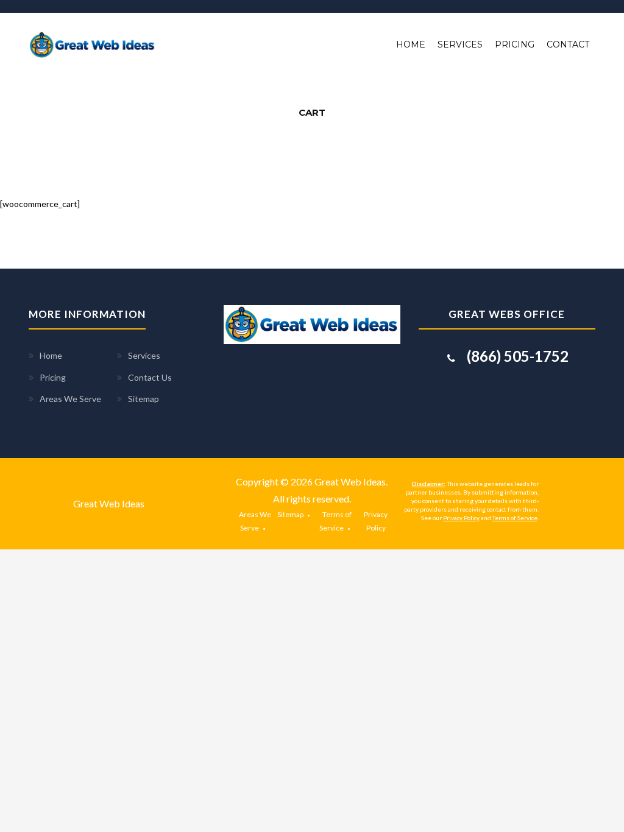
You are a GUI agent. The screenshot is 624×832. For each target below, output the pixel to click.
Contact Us (150, 377)
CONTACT (568, 44)
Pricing (53, 377)
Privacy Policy (461, 517)
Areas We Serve (70, 398)
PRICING (514, 44)
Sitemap (143, 398)
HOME (410, 44)
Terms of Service (514, 517)
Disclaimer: (428, 483)
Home (51, 355)
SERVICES (460, 44)
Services (144, 355)
